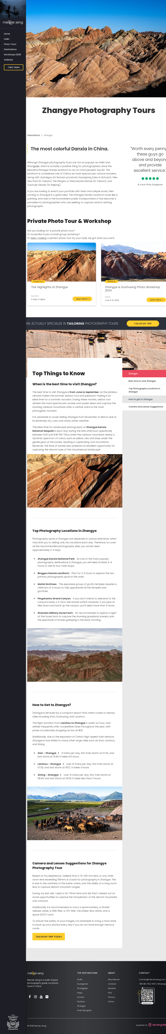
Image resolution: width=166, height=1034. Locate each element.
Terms (111, 1001)
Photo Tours (10, 44)
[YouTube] (41, 996)
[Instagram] (35, 996)
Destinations (10, 49)
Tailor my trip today (49, 936)
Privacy (111, 997)
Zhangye (81, 1006)
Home (7, 33)
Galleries (8, 59)
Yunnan (80, 997)
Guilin (6, 38)
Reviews (112, 988)
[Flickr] (47, 996)
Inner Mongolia (84, 1010)
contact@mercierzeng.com (152, 979)
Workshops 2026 (12, 54)
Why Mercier (114, 979)
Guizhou (81, 1001)
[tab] (92, 972)
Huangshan (82, 984)
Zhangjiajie (82, 988)
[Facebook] (29, 996)
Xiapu (79, 993)
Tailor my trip (143, 323)
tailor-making (39, 238)
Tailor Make (14, 67)
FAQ (110, 993)
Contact (112, 984)
